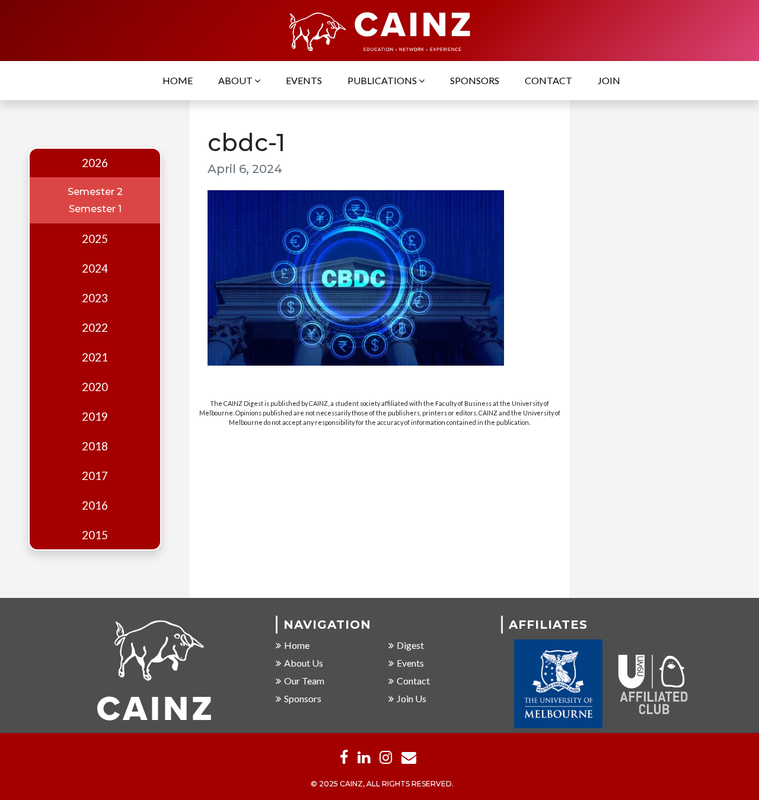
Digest (410, 645)
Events (304, 80)
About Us (303, 662)
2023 (95, 298)
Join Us (411, 698)
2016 (95, 505)
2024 (95, 268)
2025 (95, 238)
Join (609, 80)
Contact (548, 80)
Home (177, 80)
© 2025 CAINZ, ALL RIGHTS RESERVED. (382, 783)
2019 (95, 416)
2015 (95, 535)
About (236, 80)
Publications (383, 80)
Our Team (304, 680)
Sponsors (474, 80)
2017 (95, 475)
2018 (95, 446)
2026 (95, 162)
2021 (95, 357)
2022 (95, 327)
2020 (95, 386)
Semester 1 (95, 209)
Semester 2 (95, 191)
